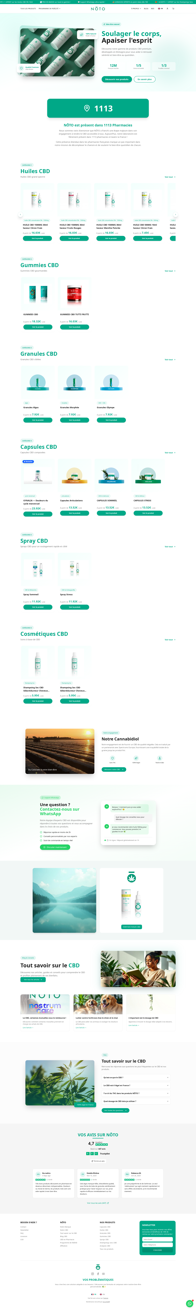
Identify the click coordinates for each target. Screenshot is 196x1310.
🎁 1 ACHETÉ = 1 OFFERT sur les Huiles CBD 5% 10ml (156, 2)
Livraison (23, 1236)
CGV (21, 1239)
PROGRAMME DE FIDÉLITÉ (48, 8)
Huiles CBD (104, 1230)
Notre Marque (65, 1227)
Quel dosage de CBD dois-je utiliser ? (120, 1101)
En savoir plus (145, 79)
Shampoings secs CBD (108, 1243)
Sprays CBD (104, 1239)
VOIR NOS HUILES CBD (131, 927)
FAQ (21, 1233)
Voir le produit (37, 238)
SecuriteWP (106, 1302)
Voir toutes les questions (113, 1110)
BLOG (146, 8)
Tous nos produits (106, 1249)
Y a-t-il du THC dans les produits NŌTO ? (121, 1093)
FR (95, 1294)
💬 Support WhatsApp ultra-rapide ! (27, 2)
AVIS (152, 8)
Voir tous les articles (31, 979)
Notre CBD (64, 1230)
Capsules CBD (105, 1227)
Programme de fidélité (68, 1243)
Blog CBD (63, 1236)
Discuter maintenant (57, 847)
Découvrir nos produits (116, 79)
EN (104, 1294)
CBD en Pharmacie (67, 1239)
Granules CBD (105, 1233)
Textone (105, 1298)
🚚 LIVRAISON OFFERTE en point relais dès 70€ (65, 2)
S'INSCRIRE (157, 1250)
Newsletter (24, 1230)
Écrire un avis (99, 1161)
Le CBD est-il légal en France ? (117, 1085)
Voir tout (169, 177)
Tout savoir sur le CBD (68, 1233)
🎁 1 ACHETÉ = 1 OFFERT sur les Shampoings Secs (110, 2)
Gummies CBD (105, 1236)
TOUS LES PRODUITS (28, 8)
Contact (23, 1227)
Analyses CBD (105, 1246)
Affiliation (63, 1246)
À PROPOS (135, 8)
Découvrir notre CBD (112, 769)
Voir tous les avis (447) (96, 1203)
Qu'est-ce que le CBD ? (113, 1077)
